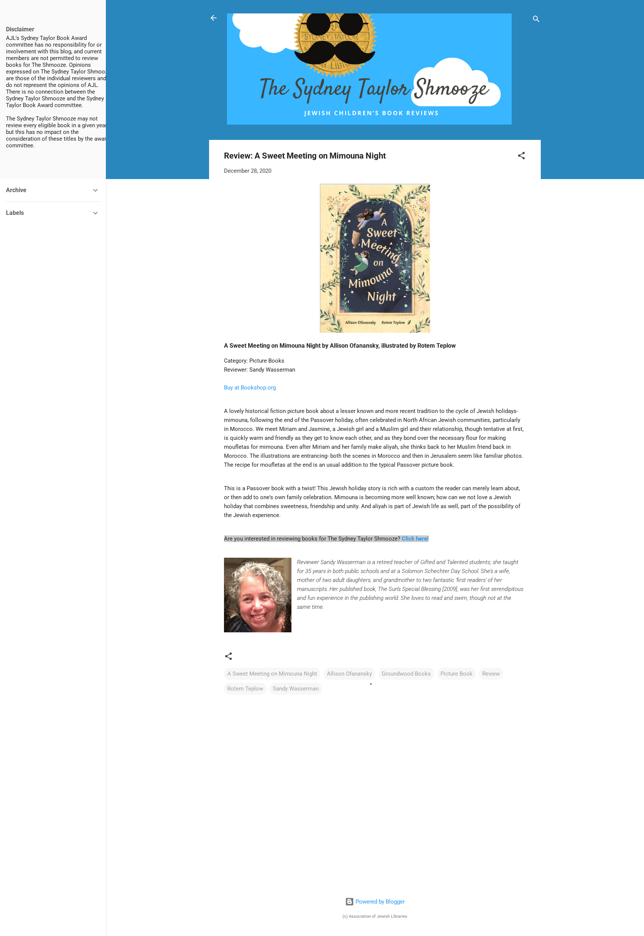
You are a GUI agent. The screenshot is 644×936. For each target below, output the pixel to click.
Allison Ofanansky (349, 673)
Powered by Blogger (379, 901)
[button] (521, 157)
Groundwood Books (406, 673)
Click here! (415, 538)
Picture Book (457, 673)
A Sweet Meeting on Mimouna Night (272, 673)
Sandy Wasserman (296, 688)
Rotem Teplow (245, 688)
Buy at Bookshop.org (250, 387)
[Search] (536, 20)
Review (491, 673)
